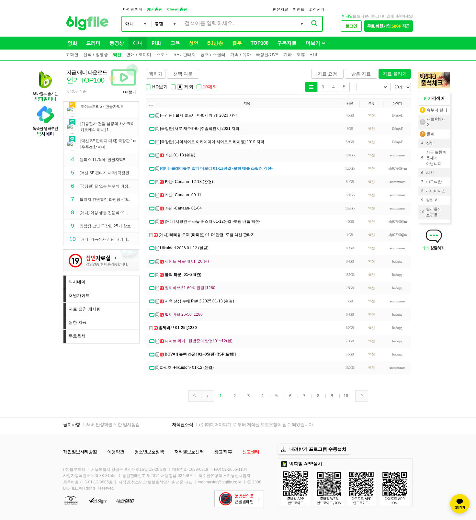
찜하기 (156, 73)
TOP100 (259, 43)
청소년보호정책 (149, 451)
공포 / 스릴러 (212, 54)
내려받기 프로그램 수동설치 (317, 449)
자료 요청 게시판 (85, 309)
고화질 (72, 54)
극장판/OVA (267, 54)
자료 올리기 (395, 73)
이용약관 (115, 451)
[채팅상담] (460, 504)
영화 (72, 43)
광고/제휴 (223, 451)
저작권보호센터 (189, 451)
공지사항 (71, 424)
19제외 (210, 86)
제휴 (301, 54)
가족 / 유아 (240, 54)
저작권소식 (182, 424)
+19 (313, 54)
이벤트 (298, 9)
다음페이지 (361, 396)
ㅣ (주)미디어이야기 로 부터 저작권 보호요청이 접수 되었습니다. (254, 424)
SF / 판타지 (185, 54)
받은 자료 (361, 73)
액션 (117, 54)
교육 (175, 43)
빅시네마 (77, 281)
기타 (287, 54)
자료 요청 (327, 73)
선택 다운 (183, 73)
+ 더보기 (129, 92)
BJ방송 (215, 43)
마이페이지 (132, 9)
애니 (138, 43)
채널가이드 (79, 295)
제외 (188, 86)
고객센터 (316, 9)
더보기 (313, 43)
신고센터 (250, 451)
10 (346, 395)
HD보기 (160, 86)
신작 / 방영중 (95, 54)
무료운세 (77, 335)
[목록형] (311, 86)
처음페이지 (194, 396)
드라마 (93, 43)
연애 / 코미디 (138, 54)
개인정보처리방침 (80, 451)
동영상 (116, 43)
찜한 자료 (78, 322)
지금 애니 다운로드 (101, 82)
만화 (156, 43)
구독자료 (287, 43)
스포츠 (162, 54)
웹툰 (237, 43)
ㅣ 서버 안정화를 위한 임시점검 (110, 424)
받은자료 (280, 9)
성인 (193, 43)
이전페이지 (207, 396)
